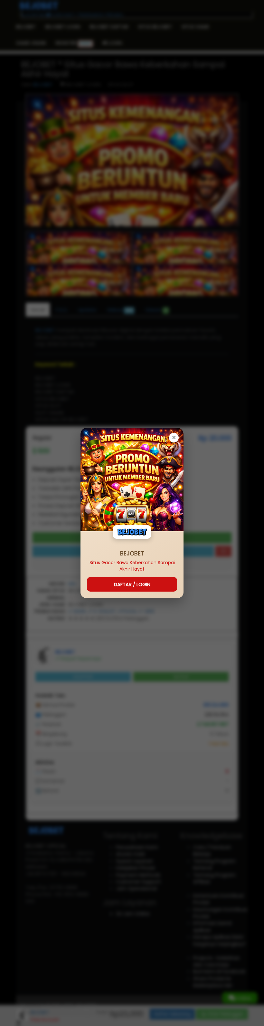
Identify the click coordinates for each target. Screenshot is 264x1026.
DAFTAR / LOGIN (132, 584)
